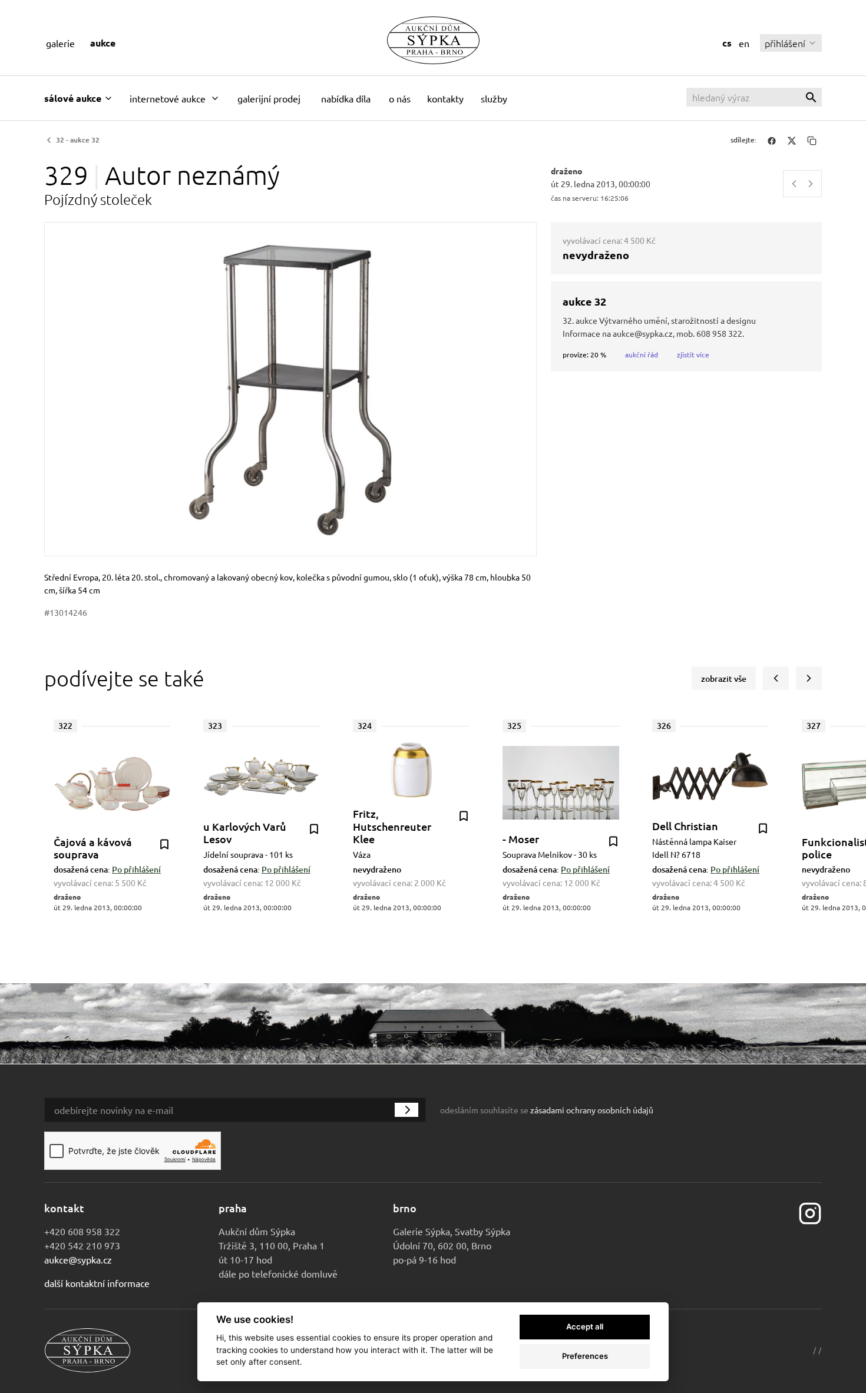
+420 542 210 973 (82, 1245)
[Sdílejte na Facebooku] (771, 140)
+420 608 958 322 (82, 1231)
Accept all (584, 1326)
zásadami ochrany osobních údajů (591, 1110)
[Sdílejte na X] (791, 140)
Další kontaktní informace (97, 1283)
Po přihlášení (136, 869)
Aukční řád (641, 354)
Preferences (585, 1356)
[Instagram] (810, 1212)
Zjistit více (693, 354)
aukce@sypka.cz (78, 1259)
